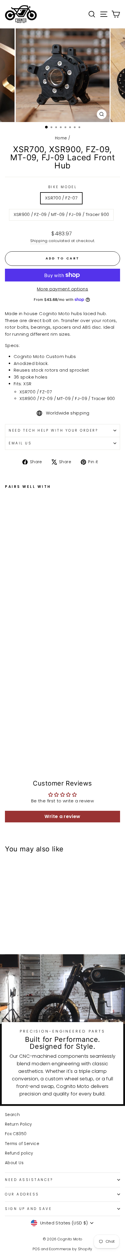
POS (36, 1248)
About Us (14, 1163)
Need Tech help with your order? (53, 430)
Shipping (39, 240)
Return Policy (18, 1124)
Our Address (22, 1194)
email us (20, 443)
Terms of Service (22, 1143)
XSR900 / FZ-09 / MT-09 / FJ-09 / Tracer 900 (61, 214)
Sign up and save (28, 1208)
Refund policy (19, 1153)
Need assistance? (29, 1179)
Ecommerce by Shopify (70, 1248)
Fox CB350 (15, 1134)
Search (12, 1114)
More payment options (62, 289)
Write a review (62, 816)
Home (61, 138)
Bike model (62, 187)
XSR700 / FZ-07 (61, 198)
